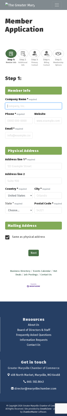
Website (40, 114)
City (42, 188)
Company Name (21, 99)
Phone (15, 114)
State (13, 203)
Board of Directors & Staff (33, 330)
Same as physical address (28, 236)
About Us (33, 324)
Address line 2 (15, 174)
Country (16, 188)
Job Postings (31, 274)
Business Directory (20, 271)
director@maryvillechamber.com (35, 388)
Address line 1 (20, 159)
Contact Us (46, 274)
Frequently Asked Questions (33, 335)
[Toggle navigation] (57, 5)
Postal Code (48, 203)
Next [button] (34, 252)
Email (14, 128)
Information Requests (34, 339)
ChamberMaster (30, 412)
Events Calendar (42, 271)
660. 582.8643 (35, 381)
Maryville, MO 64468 (35, 375)
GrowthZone (46, 409)
